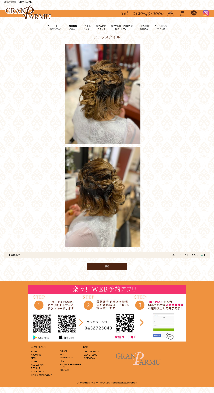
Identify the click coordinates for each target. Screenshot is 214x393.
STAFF (34, 361)
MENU (34, 358)
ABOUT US (36, 355)
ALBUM (63, 351)
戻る (107, 266)
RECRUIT (35, 368)
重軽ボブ (15, 255)
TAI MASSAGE (66, 358)
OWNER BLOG (90, 355)
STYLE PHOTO (38, 371)
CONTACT (64, 370)
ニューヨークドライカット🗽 (187, 255)
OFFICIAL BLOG (91, 351)
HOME (34, 351)
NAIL (62, 354)
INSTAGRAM (89, 358)
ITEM (62, 361)
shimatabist (132, 383)
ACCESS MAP (37, 365)
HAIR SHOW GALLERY (41, 375)
